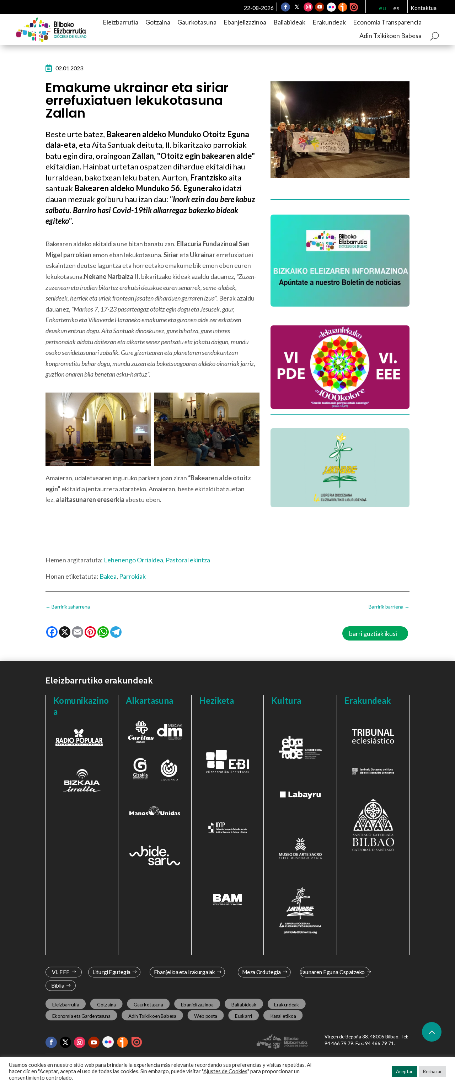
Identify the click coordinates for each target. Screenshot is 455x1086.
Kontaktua (424, 7)
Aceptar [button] (404, 1071)
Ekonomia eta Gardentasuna (81, 1016)
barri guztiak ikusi (373, 633)
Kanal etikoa (283, 1016)
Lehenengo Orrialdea (133, 560)
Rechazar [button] (432, 1071)
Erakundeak (329, 22)
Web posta (205, 1016)
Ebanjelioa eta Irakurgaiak (184, 972)
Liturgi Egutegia (111, 972)
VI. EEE (60, 972)
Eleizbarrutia (120, 22)
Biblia (57, 985)
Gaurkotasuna (196, 22)
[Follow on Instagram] (308, 7)
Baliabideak (289, 22)
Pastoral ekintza (188, 560)
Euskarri (243, 1016)
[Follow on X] (296, 7)
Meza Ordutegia (261, 972)
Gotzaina (157, 22)
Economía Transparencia (387, 22)
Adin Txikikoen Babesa (390, 35)
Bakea (108, 576)
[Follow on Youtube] (319, 7)
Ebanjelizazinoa (245, 22)
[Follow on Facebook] (285, 7)
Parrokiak (132, 576)
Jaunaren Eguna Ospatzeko (332, 972)
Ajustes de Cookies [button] (225, 1071)
